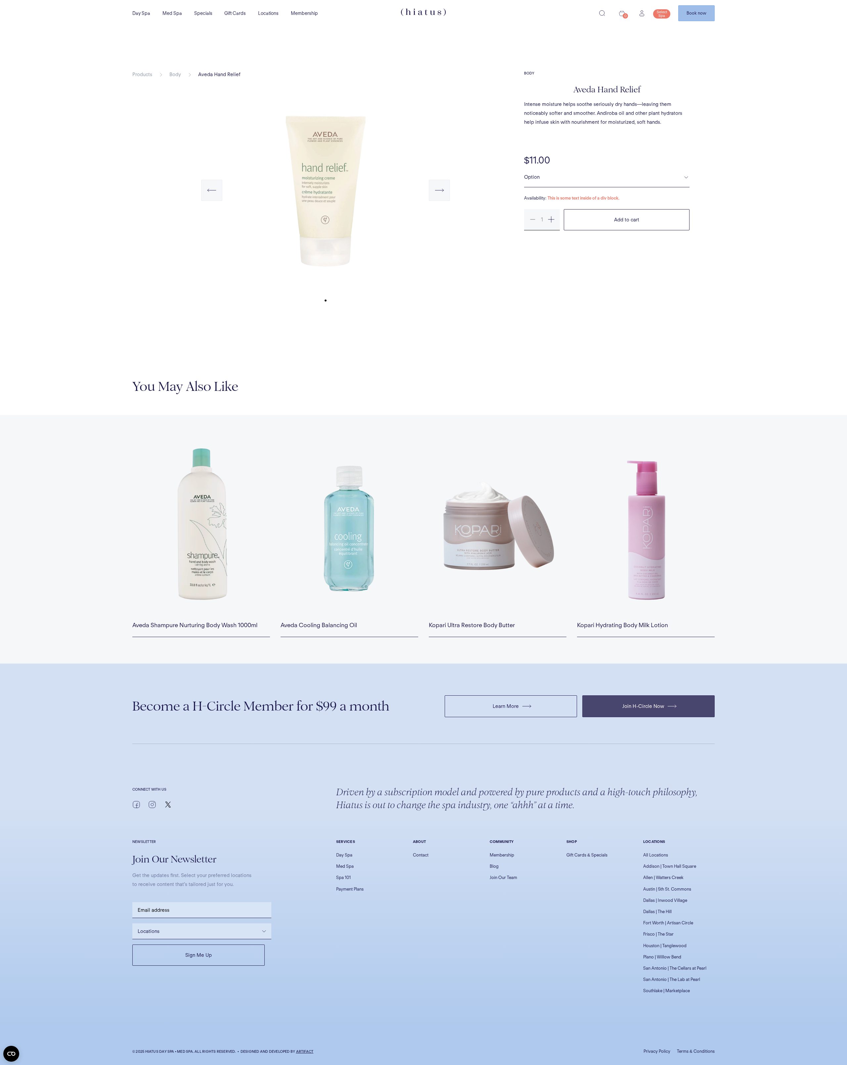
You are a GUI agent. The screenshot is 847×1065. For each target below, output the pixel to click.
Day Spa (141, 13)
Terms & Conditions (696, 1051)
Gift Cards (235, 13)
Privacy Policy (657, 1051)
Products (142, 74)
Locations (268, 13)
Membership (304, 13)
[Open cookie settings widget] (11, 1054)
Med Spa (172, 13)
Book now (696, 13)
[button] (212, 197)
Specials (203, 13)
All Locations (655, 855)
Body (175, 74)
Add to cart (626, 220)
